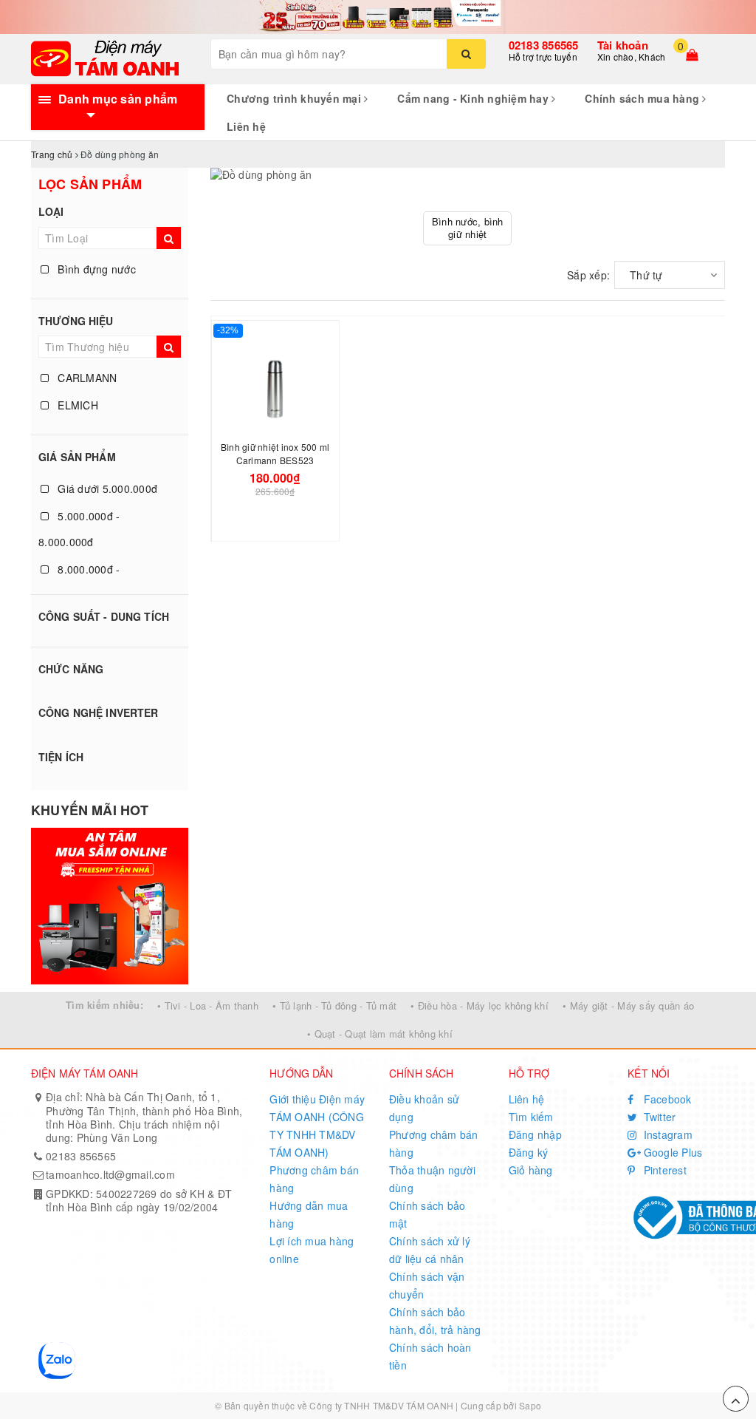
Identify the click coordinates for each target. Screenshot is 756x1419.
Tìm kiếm (531, 1116)
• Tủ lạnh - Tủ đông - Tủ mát (334, 1005)
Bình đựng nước (95, 269)
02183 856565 (544, 45)
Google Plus (671, 1152)
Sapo (530, 1405)
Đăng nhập (535, 1134)
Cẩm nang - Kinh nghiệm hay (474, 98)
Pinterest (663, 1170)
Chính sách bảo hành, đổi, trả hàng (435, 1320)
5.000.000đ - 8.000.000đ (79, 528)
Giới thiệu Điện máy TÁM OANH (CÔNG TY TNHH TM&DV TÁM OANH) (317, 1126)
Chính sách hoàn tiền (430, 1356)
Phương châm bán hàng (314, 1179)
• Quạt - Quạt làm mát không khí (380, 1034)
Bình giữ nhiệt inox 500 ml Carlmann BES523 (275, 453)
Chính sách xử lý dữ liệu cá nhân (429, 1249)
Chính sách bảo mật (427, 1214)
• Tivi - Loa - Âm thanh (207, 1005)
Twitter (658, 1116)
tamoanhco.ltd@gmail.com (110, 1174)
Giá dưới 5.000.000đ (106, 488)
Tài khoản (622, 45)
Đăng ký (529, 1152)
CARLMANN (86, 377)
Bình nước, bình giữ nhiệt (468, 227)
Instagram (666, 1134)
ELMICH (76, 405)
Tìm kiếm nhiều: (104, 1005)
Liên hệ (246, 126)
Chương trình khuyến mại (295, 98)
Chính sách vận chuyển (427, 1285)
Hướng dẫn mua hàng (308, 1214)
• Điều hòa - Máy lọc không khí (479, 1005)
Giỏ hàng (531, 1170)
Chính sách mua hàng (643, 98)
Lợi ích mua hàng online (311, 1249)
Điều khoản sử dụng (424, 1108)
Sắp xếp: (588, 275)
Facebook (665, 1099)
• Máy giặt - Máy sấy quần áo (628, 1005)
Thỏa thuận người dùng (432, 1179)
